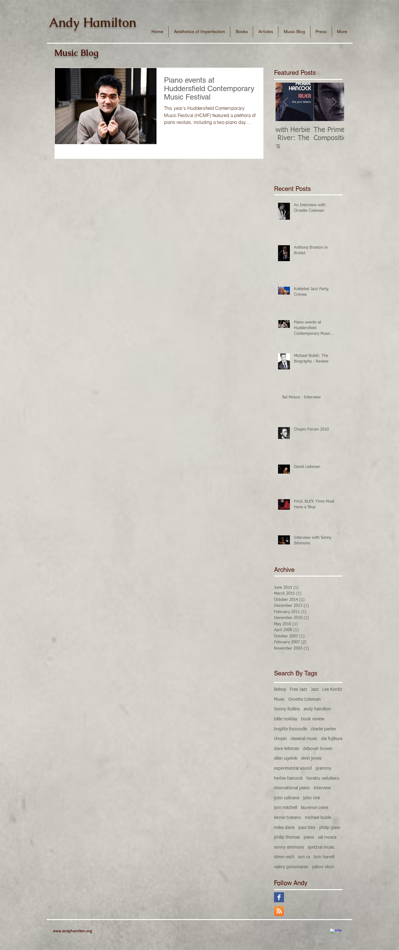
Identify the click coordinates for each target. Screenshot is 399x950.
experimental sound (293, 768)
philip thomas (287, 837)
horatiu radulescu (322, 778)
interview (322, 788)
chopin (280, 739)
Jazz (315, 689)
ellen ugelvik (285, 758)
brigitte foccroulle (290, 729)
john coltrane (286, 798)
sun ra (304, 857)
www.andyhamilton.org (72, 930)
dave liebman (286, 749)
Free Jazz (298, 689)
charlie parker (323, 729)
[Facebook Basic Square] (279, 897)
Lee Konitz (332, 689)
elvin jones (311, 758)
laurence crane (314, 808)
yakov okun (323, 867)
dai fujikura (331, 739)
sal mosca (327, 837)
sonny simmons (289, 847)
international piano (292, 788)
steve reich (284, 857)
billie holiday (285, 719)
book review (312, 719)
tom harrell (324, 857)
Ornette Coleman (304, 699)
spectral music (321, 847)
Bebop (280, 689)
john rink (311, 798)
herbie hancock (288, 778)
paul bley (306, 828)
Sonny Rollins (287, 709)
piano (309, 837)
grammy (323, 768)
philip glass (329, 828)
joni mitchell (285, 808)
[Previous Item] (285, 102)
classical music (304, 739)
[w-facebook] (336, 934)
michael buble (318, 818)
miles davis (284, 828)
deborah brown (317, 749)
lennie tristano (287, 818)
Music (279, 699)
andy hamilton (317, 709)
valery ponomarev (291, 867)
